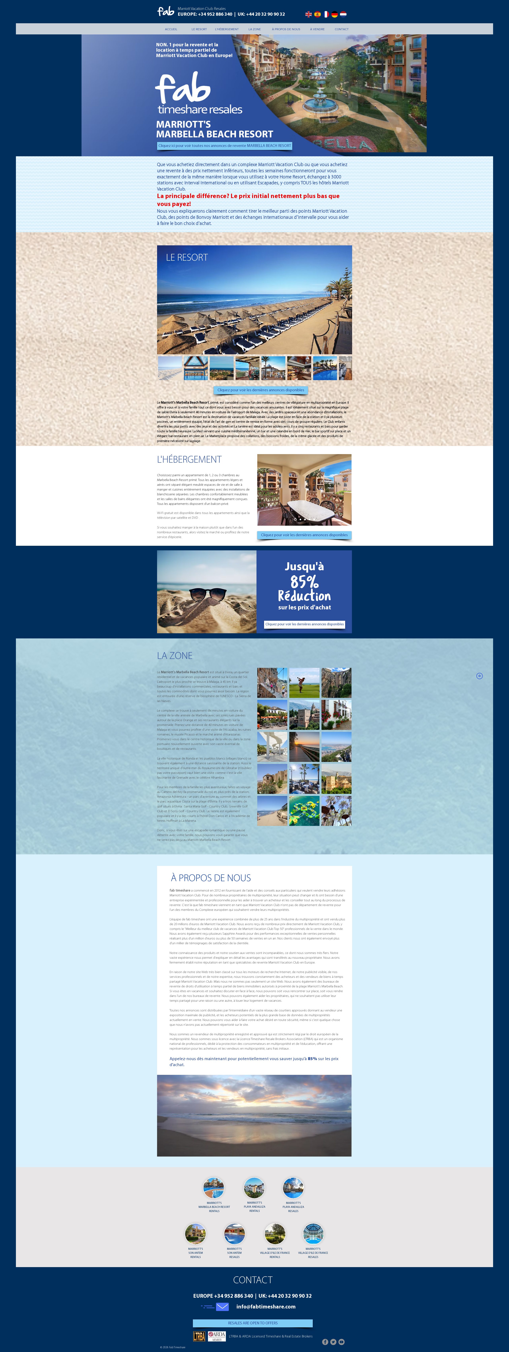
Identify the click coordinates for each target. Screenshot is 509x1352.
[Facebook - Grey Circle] (325, 1342)
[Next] (347, 489)
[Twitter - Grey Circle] (333, 1342)
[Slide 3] (304, 519)
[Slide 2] (299, 519)
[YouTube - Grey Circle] (341, 1342)
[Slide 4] (309, 519)
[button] (254, 1116)
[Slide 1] (295, 519)
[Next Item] (345, 300)
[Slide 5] (314, 519)
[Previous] (262, 489)
